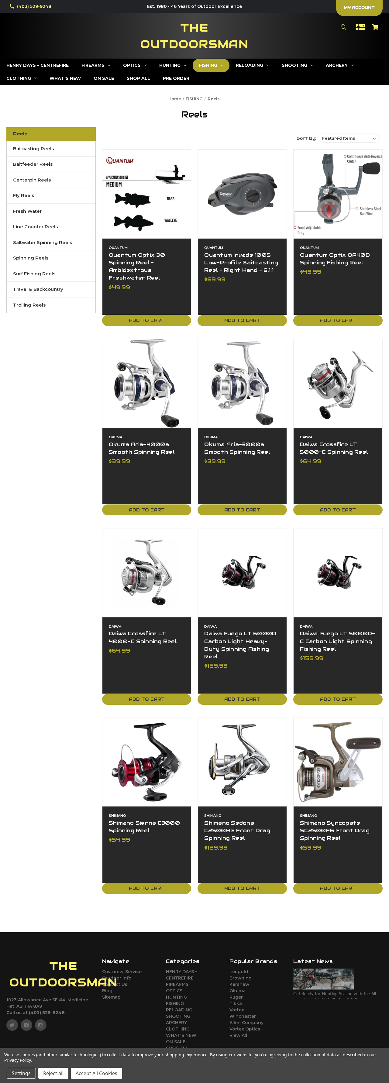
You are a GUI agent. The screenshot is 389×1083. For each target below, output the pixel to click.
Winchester (242, 1016)
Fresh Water (27, 211)
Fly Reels (23, 195)
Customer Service (122, 971)
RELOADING (179, 1010)
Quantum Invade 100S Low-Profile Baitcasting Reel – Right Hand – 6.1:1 (241, 262)
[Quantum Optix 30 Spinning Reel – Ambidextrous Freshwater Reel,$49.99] (146, 194)
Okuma (237, 990)
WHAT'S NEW (181, 1035)
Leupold (238, 971)
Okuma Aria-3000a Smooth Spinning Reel (237, 448)
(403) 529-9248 (34, 6)
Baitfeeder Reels (33, 164)
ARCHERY (176, 1022)
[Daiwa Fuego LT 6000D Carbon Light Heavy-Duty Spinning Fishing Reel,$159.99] (242, 572)
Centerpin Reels (32, 180)
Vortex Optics (244, 1029)
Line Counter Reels (35, 226)
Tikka (235, 1003)
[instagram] (40, 1025)
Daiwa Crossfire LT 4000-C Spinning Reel (143, 637)
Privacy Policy (17, 1060)
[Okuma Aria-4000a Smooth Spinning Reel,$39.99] (146, 383)
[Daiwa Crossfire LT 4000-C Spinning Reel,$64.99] (146, 572)
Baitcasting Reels (33, 148)
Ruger (236, 997)
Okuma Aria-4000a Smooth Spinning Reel (142, 448)
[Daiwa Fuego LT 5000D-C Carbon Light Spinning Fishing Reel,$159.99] (338, 572)
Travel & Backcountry (38, 289)
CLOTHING (178, 1029)
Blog (107, 990)
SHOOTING (178, 1016)
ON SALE (175, 1041)
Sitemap (111, 997)
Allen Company (246, 1022)
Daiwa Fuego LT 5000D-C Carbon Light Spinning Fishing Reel (337, 641)
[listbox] (349, 138)
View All (238, 1035)
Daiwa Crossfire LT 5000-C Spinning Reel (334, 448)
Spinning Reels (30, 258)
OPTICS (174, 990)
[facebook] (26, 1025)
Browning (240, 978)
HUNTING (176, 997)
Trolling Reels (29, 305)
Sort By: (306, 138)
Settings (21, 1073)
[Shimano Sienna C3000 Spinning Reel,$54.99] (146, 762)
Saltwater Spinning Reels (42, 242)
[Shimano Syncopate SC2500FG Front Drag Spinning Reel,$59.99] (338, 762)
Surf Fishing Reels (34, 274)
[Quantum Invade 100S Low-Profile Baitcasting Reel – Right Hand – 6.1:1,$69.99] (242, 194)
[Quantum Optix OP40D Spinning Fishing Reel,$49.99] (338, 194)
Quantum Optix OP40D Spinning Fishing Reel (335, 259)
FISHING (175, 1003)
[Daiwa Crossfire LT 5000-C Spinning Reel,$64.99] (338, 383)
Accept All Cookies (96, 1073)
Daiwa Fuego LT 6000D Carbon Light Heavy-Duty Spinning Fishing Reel (240, 645)
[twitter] (12, 1025)
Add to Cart (147, 320)
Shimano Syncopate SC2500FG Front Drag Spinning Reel (335, 830)
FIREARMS (177, 984)
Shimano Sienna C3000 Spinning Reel (144, 827)
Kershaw (239, 984)
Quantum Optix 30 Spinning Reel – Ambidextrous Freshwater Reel (137, 266)
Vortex (236, 1010)
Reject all (53, 1073)
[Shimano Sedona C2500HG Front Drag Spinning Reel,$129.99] (242, 762)
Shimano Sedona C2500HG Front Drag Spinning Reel (237, 830)
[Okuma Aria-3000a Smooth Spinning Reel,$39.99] (242, 383)
